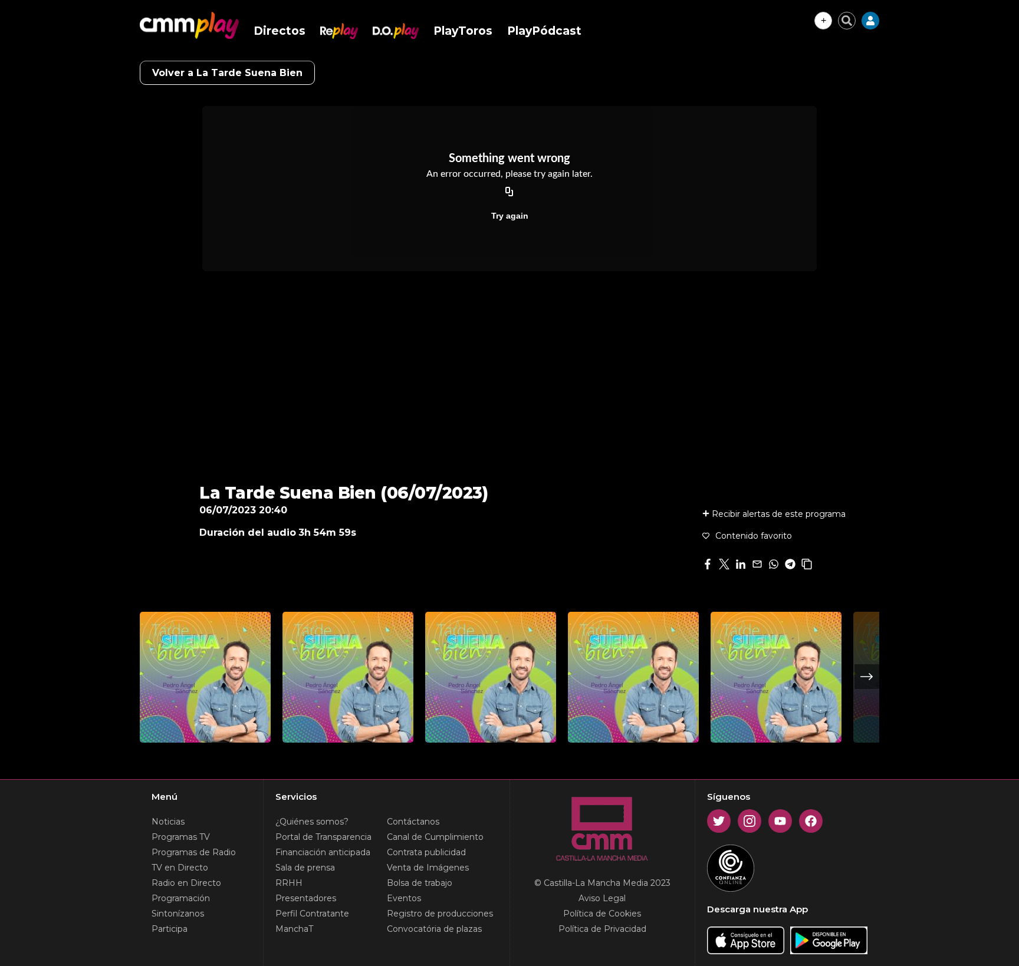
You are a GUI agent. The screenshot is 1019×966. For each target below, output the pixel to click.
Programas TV (181, 837)
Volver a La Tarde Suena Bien (227, 72)
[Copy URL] (509, 192)
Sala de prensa (305, 867)
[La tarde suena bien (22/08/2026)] (205, 677)
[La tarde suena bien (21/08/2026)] (347, 677)
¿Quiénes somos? (312, 821)
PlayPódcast (544, 31)
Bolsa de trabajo (419, 883)
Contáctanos (413, 821)
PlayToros (462, 31)
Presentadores (305, 898)
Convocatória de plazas (434, 929)
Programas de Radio (194, 852)
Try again (509, 215)
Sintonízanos (178, 913)
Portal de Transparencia (323, 837)
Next (866, 676)
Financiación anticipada (322, 852)
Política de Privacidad (602, 929)
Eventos (404, 898)
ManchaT (294, 929)
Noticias (168, 821)
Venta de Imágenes (428, 867)
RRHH (289, 883)
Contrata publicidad (426, 852)
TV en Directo (180, 867)
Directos (279, 31)
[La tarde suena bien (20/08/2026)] (633, 677)
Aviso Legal (602, 898)
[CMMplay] (189, 25)
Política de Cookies (602, 913)
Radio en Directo (186, 883)
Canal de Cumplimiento (435, 837)
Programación (181, 898)
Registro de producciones (440, 913)
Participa (170, 929)
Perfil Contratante (312, 913)
